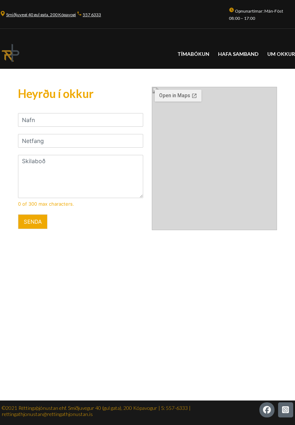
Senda (33, 221)
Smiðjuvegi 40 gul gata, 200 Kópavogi (41, 14)
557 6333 (92, 14)
